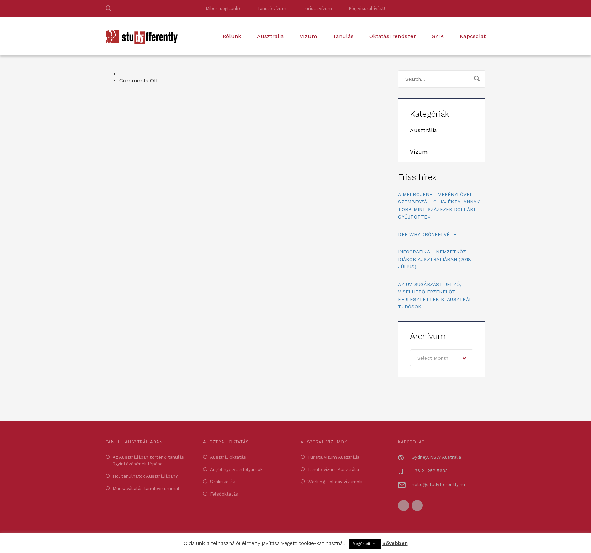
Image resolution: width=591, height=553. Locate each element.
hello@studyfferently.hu (438, 484)
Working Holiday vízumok (334, 481)
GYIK (438, 36)
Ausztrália (270, 36)
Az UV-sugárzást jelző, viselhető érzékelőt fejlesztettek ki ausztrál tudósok (435, 295)
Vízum (308, 36)
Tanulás (343, 36)
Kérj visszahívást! (367, 8)
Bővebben (395, 543)
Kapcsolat (473, 36)
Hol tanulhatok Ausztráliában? (145, 476)
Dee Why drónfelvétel (428, 234)
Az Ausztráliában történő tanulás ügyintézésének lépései (148, 460)
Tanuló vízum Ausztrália (333, 469)
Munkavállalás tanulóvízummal (146, 488)
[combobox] (441, 357)
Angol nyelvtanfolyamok (236, 469)
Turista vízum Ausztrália (333, 457)
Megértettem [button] (365, 544)
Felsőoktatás (224, 494)
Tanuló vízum (271, 8)
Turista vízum (317, 8)
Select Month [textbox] (432, 358)
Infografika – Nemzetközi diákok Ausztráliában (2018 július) (434, 259)
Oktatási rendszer (392, 36)
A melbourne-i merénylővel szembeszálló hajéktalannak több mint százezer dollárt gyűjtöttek (439, 206)
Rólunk (232, 36)
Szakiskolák (222, 481)
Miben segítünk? (223, 8)
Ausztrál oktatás (228, 457)
